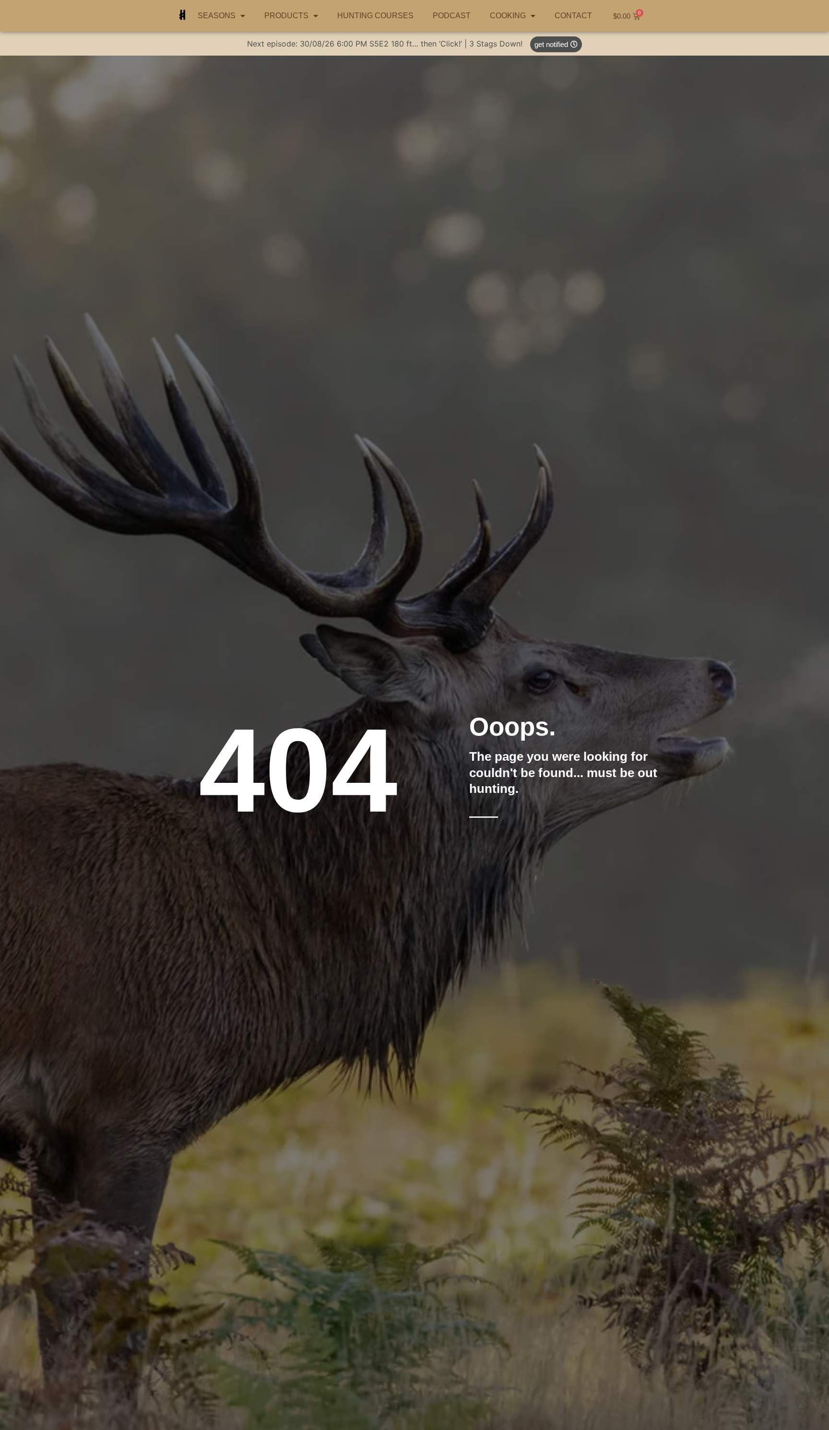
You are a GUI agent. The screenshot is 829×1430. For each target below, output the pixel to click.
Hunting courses (375, 16)
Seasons (217, 16)
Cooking (508, 16)
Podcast (452, 16)
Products (286, 16)
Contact (573, 16)
